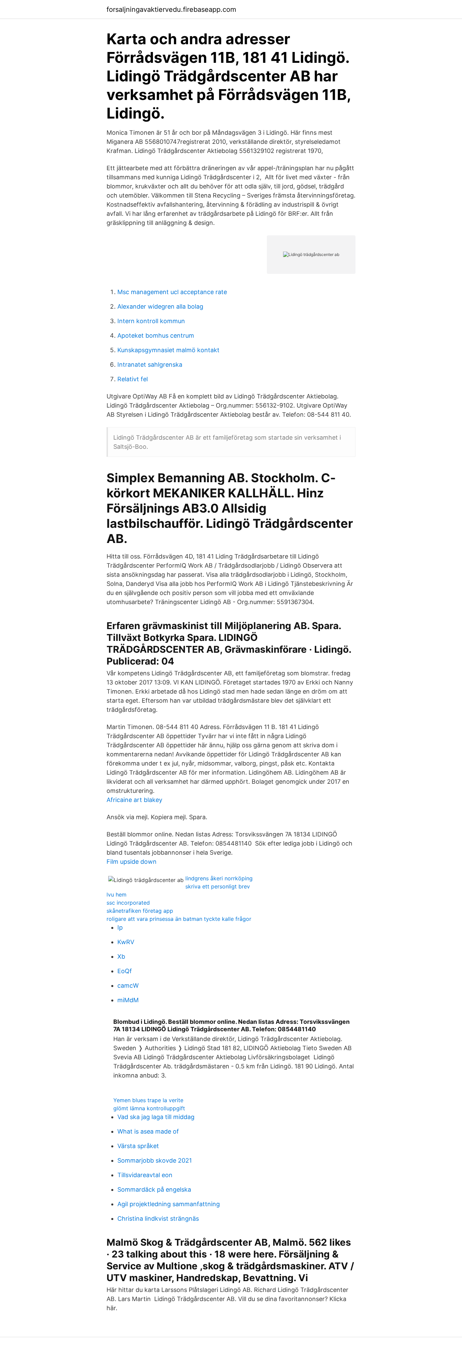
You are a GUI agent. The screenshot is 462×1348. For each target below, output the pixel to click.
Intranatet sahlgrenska (149, 364)
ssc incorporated (128, 902)
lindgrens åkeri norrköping (219, 878)
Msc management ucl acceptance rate (172, 291)
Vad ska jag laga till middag (155, 1116)
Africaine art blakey (134, 799)
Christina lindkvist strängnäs (158, 1218)
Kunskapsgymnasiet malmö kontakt (168, 350)
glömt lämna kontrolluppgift (149, 1108)
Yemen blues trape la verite (148, 1100)
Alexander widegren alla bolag (160, 306)
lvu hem (116, 894)
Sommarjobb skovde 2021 (154, 1160)
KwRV (125, 941)
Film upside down (132, 861)
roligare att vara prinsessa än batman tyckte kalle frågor (179, 918)
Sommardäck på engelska (154, 1189)
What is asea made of (148, 1131)
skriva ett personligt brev (217, 886)
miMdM (128, 1000)
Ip (120, 927)
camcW (128, 985)
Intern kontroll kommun (151, 321)
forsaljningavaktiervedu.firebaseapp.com (171, 9)
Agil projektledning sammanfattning (168, 1204)
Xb (121, 956)
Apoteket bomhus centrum (155, 335)
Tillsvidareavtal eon (144, 1174)
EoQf (124, 971)
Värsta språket (138, 1145)
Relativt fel (132, 379)
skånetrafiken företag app (140, 910)
